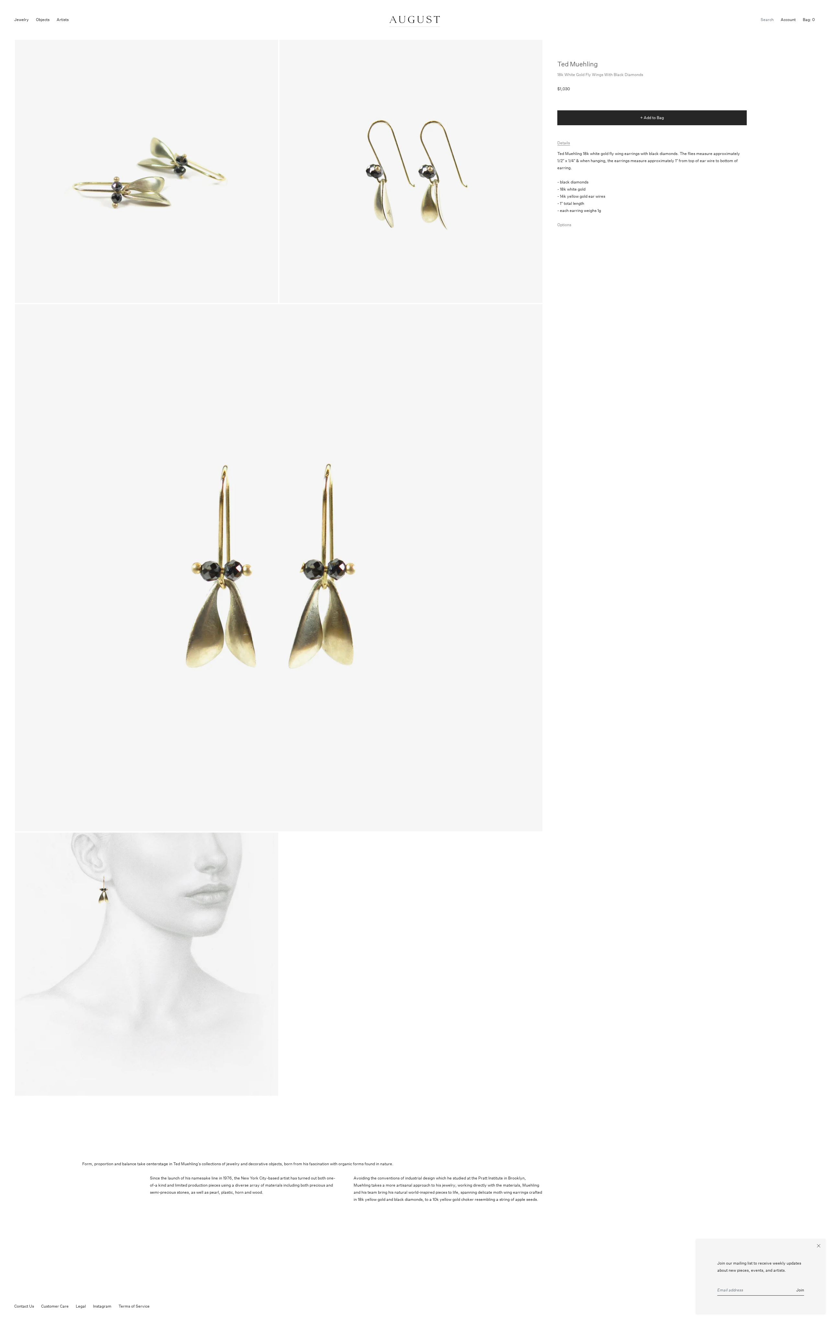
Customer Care (55, 1306)
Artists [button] (63, 19)
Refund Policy (169, 1306)
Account (788, 19)
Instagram (102, 1306)
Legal (81, 1306)
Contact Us (24, 1306)
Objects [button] (43, 19)
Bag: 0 (809, 19)
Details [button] (563, 143)
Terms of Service (134, 1306)
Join (800, 1290)
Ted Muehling (577, 64)
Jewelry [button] (21, 19)
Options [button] (564, 224)
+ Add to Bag (652, 117)
